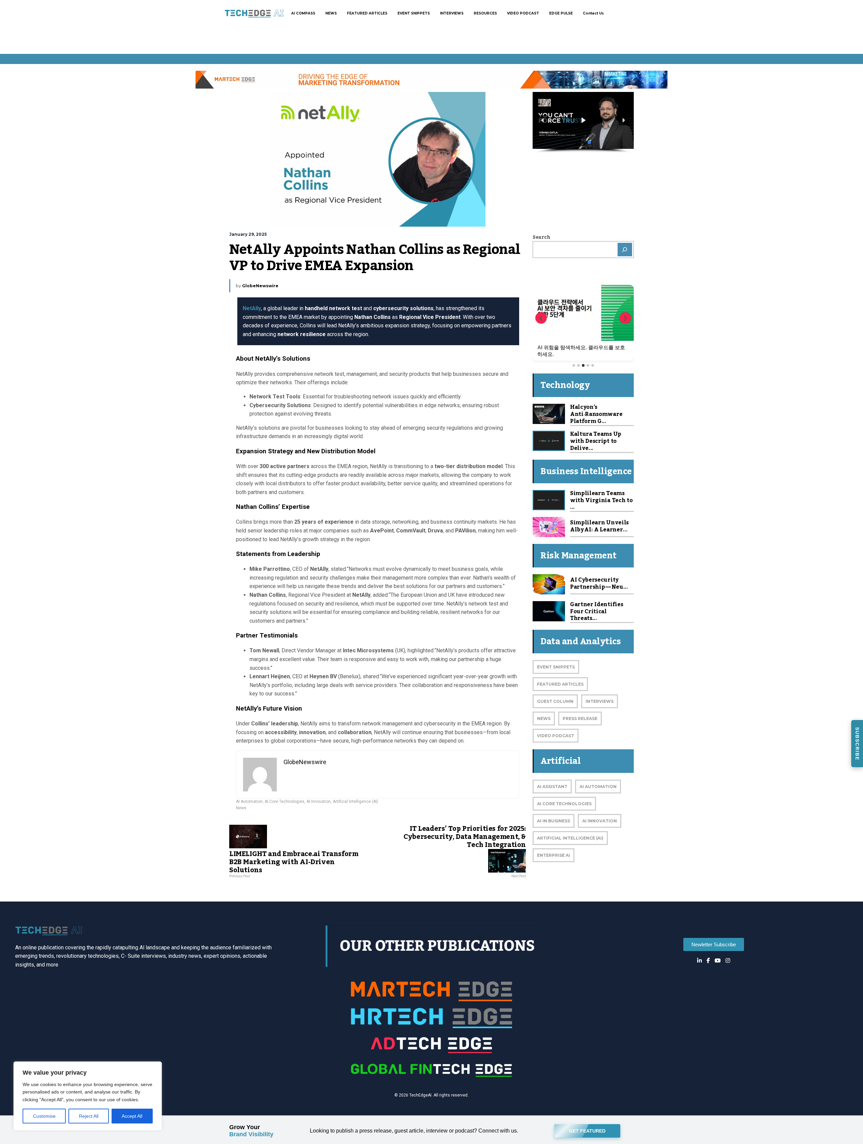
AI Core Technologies (284, 801)
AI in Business (553, 820)
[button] (590, 120)
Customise (44, 1116)
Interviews (600, 701)
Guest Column (555, 701)
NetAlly (252, 308)
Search (541, 237)
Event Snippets (556, 666)
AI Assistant (552, 786)
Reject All (88, 1116)
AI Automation (249, 801)
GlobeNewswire (260, 285)
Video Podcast (555, 735)
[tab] (573, 365)
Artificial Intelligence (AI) (355, 801)
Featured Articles (560, 684)
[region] (87, 1096)
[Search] (625, 249)
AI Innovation (318, 801)
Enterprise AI (553, 855)
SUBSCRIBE (857, 743)
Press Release (580, 718)
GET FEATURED (587, 1131)
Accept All (132, 1116)
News (241, 808)
